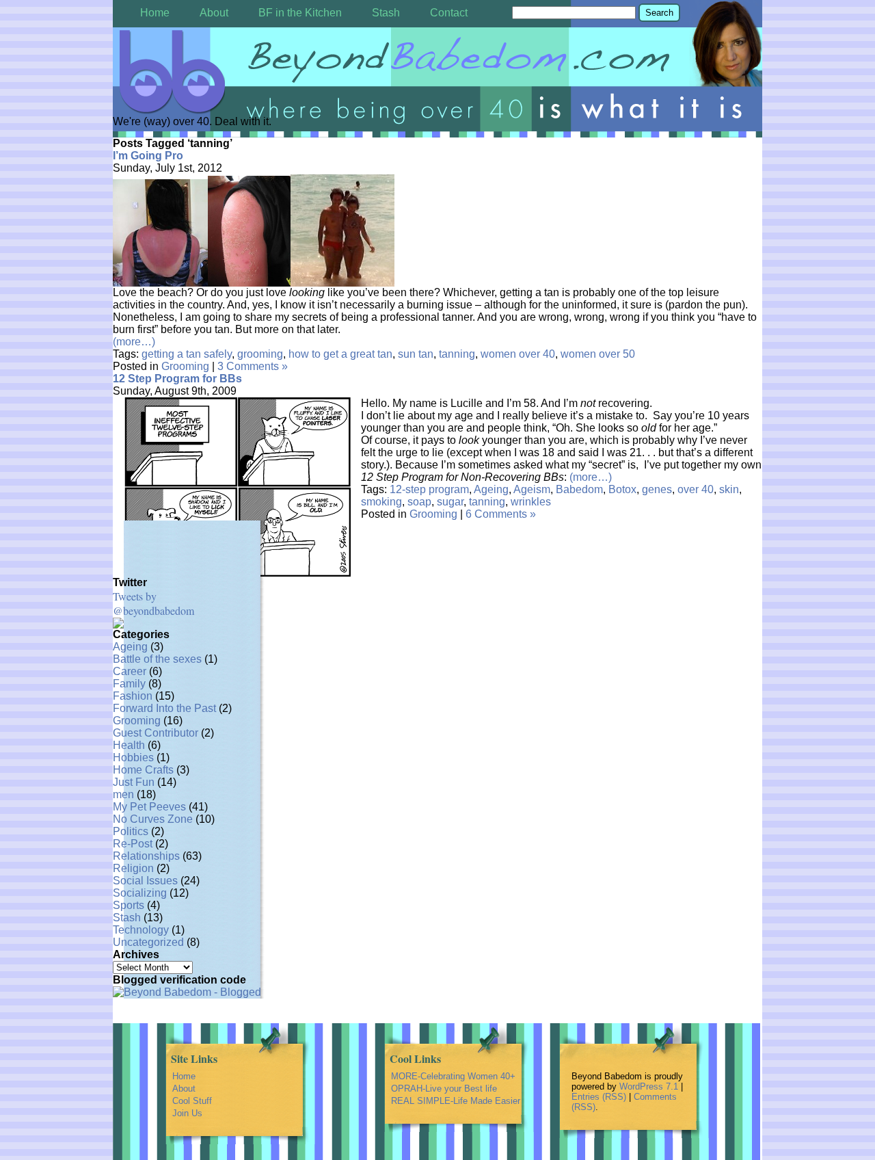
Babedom (579, 489)
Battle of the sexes (157, 659)
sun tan (415, 354)
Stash (386, 12)
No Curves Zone (153, 819)
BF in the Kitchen (300, 12)
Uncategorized (148, 942)
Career (129, 671)
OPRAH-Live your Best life (444, 1088)
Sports (128, 905)
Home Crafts (143, 770)
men (123, 794)
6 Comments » (501, 514)
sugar (450, 502)
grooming (260, 354)
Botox (622, 489)
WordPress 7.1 (648, 1086)
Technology (141, 930)
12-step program (429, 489)
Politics (130, 831)
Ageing (491, 489)
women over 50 (598, 354)
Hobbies (133, 757)
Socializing (140, 893)
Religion (133, 868)
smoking (381, 502)
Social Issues (145, 880)
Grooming (185, 366)
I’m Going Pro (148, 155)
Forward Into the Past (164, 708)
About (214, 12)
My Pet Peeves (149, 807)
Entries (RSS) (598, 1097)
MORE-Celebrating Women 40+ (453, 1076)
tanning (457, 354)
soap (419, 502)
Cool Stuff (192, 1101)
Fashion (132, 696)
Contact (449, 12)
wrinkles (531, 502)
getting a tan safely (187, 354)
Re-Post (132, 843)
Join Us (187, 1113)
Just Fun (133, 782)
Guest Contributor (155, 733)
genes (657, 489)
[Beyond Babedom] (437, 73)
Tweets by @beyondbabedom (153, 603)
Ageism (531, 489)
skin (729, 489)
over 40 (695, 489)
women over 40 (518, 354)
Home (155, 12)
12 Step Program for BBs (177, 378)
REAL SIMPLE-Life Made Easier (455, 1101)
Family (129, 683)
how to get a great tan (340, 354)
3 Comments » (252, 366)
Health (129, 745)
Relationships (146, 856)
